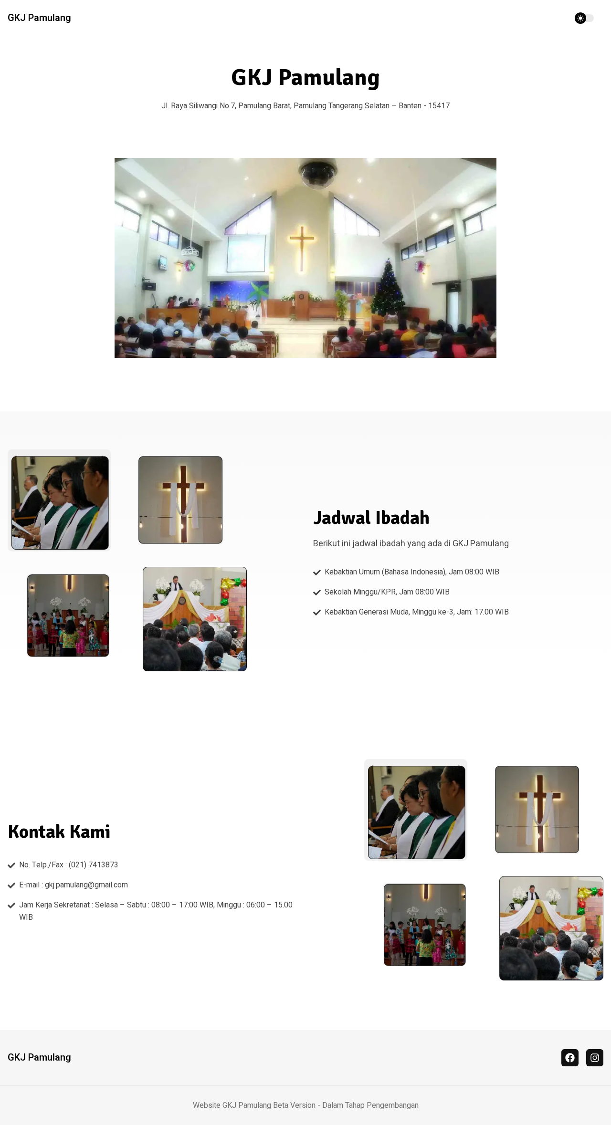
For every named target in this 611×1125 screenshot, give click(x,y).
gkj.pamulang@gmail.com (86, 885)
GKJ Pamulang (39, 18)
